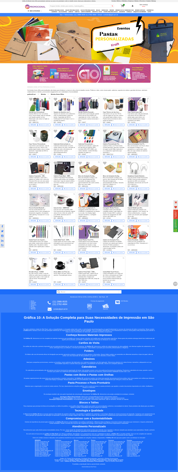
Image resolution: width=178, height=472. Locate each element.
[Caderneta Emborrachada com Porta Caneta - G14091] (64, 136)
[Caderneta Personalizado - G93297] (89, 136)
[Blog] (2, 245)
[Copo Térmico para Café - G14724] (138, 104)
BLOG (32, 306)
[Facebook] (2, 226)
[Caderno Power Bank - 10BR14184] (64, 168)
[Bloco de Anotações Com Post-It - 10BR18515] (138, 136)
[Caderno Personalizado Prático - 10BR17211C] (113, 136)
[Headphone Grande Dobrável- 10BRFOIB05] (138, 168)
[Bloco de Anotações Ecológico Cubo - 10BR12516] (89, 168)
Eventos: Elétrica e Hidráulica (119, 1)
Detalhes (33, 124)
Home (32, 301)
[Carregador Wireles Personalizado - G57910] (113, 200)
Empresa (130, 1)
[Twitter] (2, 231)
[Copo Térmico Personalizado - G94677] (39, 136)
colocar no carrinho (44, 124)
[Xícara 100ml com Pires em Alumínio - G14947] (64, 264)
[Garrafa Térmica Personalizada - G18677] (89, 104)
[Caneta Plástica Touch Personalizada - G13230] (89, 232)
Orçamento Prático (175, 214)
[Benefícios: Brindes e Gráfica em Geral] (89, 83)
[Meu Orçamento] (175, 202)
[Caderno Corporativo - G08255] (39, 168)
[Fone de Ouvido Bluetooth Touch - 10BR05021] (39, 200)
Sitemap (153, 1)
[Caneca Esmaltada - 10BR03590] (138, 232)
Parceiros (142, 1)
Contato (148, 1)
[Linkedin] (2, 240)
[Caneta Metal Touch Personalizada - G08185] (113, 264)
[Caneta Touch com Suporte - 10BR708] (39, 232)
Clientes (136, 1)
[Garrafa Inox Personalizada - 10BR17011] (39, 104)
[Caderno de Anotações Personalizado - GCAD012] (113, 232)
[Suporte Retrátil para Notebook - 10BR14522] (138, 200)
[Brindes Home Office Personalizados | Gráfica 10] (35, 8)
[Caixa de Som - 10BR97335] (64, 200)
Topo (175, 284)
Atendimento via (175, 224)
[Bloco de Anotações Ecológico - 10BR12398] (113, 168)
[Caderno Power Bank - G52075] (89, 264)
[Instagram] (2, 236)
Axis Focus (93, 466)
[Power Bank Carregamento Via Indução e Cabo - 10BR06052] (89, 200)
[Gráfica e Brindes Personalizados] (89, 39)
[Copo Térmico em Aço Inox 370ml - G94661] (113, 104)
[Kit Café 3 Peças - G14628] (39, 264)
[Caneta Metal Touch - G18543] (64, 232)
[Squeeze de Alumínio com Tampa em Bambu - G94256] (64, 104)
